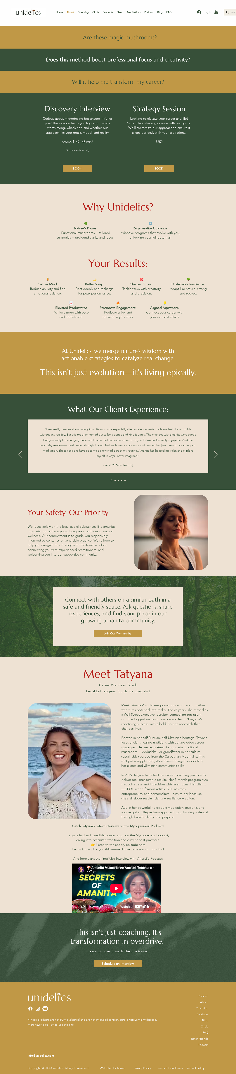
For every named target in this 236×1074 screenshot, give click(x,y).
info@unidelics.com (41, 1055)
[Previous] (20, 454)
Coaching (202, 1008)
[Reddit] (45, 1008)
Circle (204, 1026)
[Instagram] (38, 1008)
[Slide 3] (118, 480)
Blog (205, 1020)
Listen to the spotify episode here (120, 845)
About (204, 1002)
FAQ (205, 1032)
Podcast (203, 996)
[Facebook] (30, 1008)
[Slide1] (111, 480)
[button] (216, 12)
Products (202, 1014)
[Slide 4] (121, 480)
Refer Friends (199, 1038)
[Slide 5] (125, 480)
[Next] (216, 454)
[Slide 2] (115, 480)
